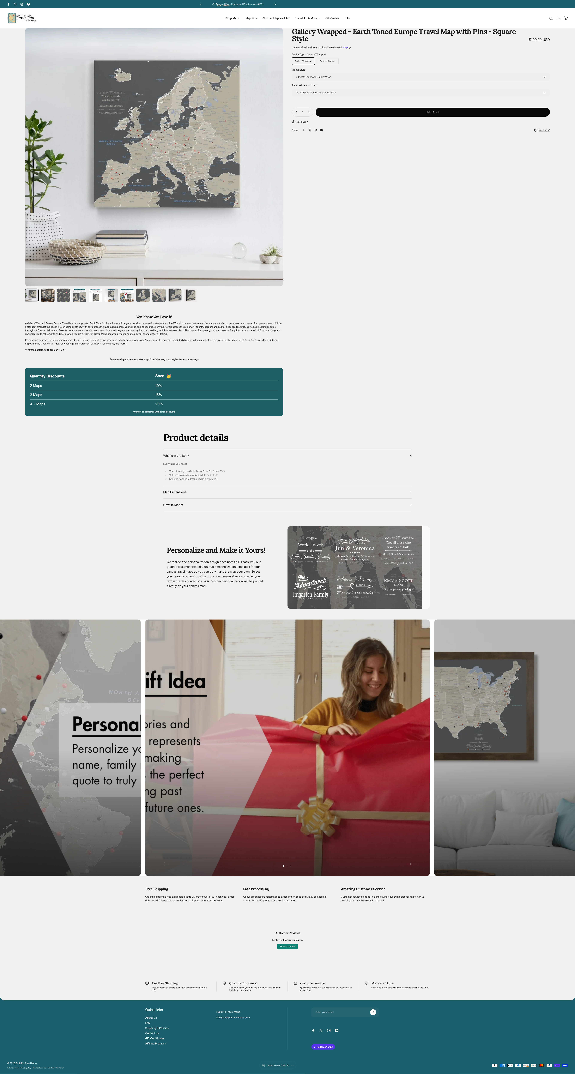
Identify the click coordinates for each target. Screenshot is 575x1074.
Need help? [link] (544, 130)
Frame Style (298, 69)
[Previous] (201, 4)
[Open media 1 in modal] (154, 157)
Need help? (302, 122)
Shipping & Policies (157, 1028)
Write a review (287, 946)
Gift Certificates (154, 1038)
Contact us (152, 1033)
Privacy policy (25, 1068)
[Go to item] (32, 295)
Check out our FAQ (253, 900)
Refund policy (12, 1068)
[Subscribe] (373, 1012)
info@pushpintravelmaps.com (233, 1017)
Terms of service (39, 1068)
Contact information (56, 1068)
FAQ (147, 1022)
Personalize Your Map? (305, 85)
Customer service (312, 983)
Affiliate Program (155, 1043)
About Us (151, 1017)
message (328, 987)
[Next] (275, 4)
